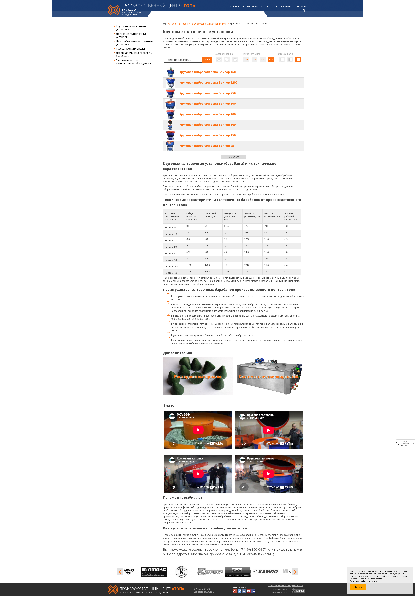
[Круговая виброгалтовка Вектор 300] (170, 125)
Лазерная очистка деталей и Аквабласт (134, 54)
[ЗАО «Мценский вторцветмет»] (138, 571)
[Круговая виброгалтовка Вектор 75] (170, 146)
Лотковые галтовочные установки (131, 35)
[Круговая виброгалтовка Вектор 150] (170, 135)
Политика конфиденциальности (285, 585)
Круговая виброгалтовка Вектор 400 (207, 114)
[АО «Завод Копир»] (249, 571)
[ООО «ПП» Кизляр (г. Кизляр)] (221, 571)
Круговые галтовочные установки (131, 28)
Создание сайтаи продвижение (279, 590)
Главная (234, 6)
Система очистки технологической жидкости (133, 62)
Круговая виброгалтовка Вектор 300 (207, 125)
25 (254, 59)
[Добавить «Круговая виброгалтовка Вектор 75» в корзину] (290, 145)
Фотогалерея (283, 6)
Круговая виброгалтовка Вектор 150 (207, 135)
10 (246, 59)
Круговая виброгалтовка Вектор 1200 (208, 82)
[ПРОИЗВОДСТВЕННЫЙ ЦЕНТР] (151, 9)
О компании (250, 6)
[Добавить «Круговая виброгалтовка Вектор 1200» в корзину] (290, 82)
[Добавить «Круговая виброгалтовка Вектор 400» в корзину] (290, 114)
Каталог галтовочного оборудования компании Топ (197, 23)
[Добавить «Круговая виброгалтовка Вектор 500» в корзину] (290, 103)
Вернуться (233, 156)
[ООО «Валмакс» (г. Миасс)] (194, 571)
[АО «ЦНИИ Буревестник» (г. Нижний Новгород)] (277, 571)
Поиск (206, 59)
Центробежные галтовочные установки (134, 43)
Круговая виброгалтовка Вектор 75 (206, 146)
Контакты (301, 6)
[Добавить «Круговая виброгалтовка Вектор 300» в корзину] (290, 124)
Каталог (266, 6)
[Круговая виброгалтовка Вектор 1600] (170, 72)
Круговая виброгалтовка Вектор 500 (207, 103)
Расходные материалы (130, 48)
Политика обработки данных (405, 443)
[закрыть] (413, 443)
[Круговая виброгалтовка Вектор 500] (170, 104)
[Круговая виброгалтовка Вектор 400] (170, 114)
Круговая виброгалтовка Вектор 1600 (208, 72)
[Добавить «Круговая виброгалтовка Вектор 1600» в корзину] (290, 72)
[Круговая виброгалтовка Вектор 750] (170, 93)
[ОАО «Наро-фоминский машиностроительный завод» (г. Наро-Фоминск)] (166, 571)
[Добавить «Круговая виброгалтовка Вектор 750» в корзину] (290, 93)
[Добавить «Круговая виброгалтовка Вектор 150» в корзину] (290, 135)
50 (262, 59)
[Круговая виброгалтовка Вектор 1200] (170, 83)
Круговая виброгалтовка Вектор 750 (207, 93)
